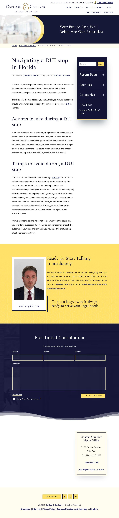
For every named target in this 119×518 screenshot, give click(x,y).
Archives (85, 84)
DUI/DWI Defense (62, 75)
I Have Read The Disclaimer (28, 399)
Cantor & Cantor (31, 75)
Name (15, 351)
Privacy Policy (48, 509)
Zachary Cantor (29, 306)
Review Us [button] (51, 496)
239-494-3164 (105, 2)
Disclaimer (17, 394)
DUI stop (56, 177)
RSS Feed (86, 104)
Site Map (36, 509)
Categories (87, 94)
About (77, 8)
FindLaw (94, 509)
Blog (109, 8)
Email (47, 351)
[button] (116, 501)
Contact (108, 12)
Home (68, 8)
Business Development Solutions (72, 509)
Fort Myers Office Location (91, 469)
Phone (78, 351)
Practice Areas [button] (93, 8)
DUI (67, 103)
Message (16, 363)
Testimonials (94, 12)
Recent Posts (88, 74)
